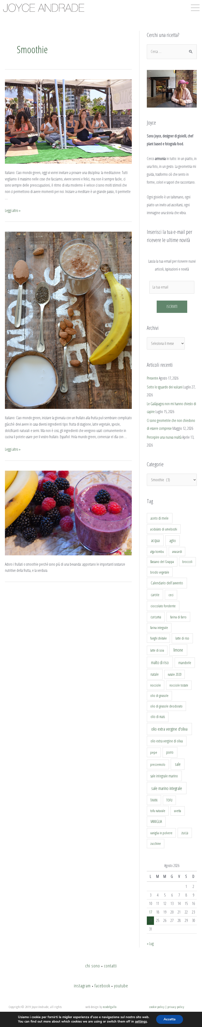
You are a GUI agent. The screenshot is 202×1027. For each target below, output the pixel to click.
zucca (184, 832)
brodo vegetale (159, 572)
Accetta (170, 1019)
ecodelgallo (110, 1007)
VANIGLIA (156, 821)
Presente (152, 378)
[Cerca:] (172, 51)
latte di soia (157, 650)
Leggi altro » (12, 210)
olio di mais (158, 716)
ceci (170, 594)
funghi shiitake (158, 638)
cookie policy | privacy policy (166, 1007)
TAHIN (153, 800)
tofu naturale (157, 810)
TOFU (169, 800)
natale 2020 (175, 674)
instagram (82, 985)
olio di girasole (159, 695)
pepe (153, 752)
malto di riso (160, 662)
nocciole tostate (178, 685)
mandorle (184, 662)
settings (141, 1021)
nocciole (155, 685)
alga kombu (157, 551)
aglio (172, 540)
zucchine (155, 843)
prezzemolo (157, 764)
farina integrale (159, 627)
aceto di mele (159, 518)
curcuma (156, 617)
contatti (110, 965)
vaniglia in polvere (161, 833)
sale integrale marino (164, 776)
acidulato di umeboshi (163, 529)
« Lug (150, 943)
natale (155, 674)
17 (150, 912)
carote (155, 594)
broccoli (187, 561)
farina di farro (178, 616)
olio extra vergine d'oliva (169, 729)
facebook (102, 985)
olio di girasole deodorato (166, 706)
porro (169, 752)
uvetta (177, 810)
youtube (121, 985)
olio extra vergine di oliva (167, 741)
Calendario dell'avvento (167, 583)
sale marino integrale (166, 788)
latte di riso (182, 638)
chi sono (92, 965)
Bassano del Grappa (162, 561)
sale (178, 764)
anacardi (177, 551)
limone (178, 650)
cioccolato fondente (163, 606)
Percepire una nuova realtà (164, 437)
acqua (155, 540)
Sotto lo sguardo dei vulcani (165, 387)
